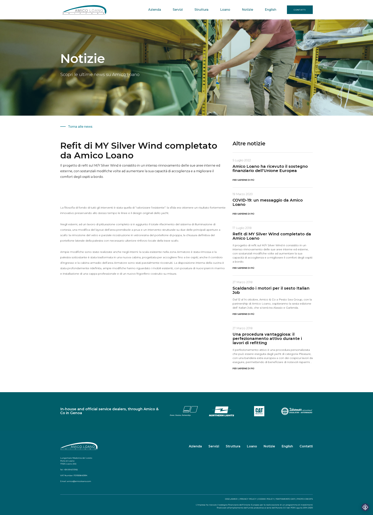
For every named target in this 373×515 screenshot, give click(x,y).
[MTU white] (184, 411)
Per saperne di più (243, 180)
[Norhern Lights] (221, 411)
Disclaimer (231, 499)
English (270, 9)
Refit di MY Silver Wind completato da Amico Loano (272, 236)
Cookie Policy (266, 499)
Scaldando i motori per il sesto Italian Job (271, 290)
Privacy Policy (248, 499)
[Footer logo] (79, 446)
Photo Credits (305, 499)
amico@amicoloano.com (79, 481)
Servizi (178, 9)
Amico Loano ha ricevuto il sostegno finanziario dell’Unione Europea (270, 168)
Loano (225, 9)
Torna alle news (80, 126)
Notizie (247, 9)
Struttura (201, 9)
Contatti (300, 10)
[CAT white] (259, 411)
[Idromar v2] (297, 411)
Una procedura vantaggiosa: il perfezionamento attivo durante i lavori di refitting (267, 338)
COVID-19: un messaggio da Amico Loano (268, 202)
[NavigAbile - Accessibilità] (365, 507)
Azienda (154, 9)
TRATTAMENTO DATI (285, 499)
